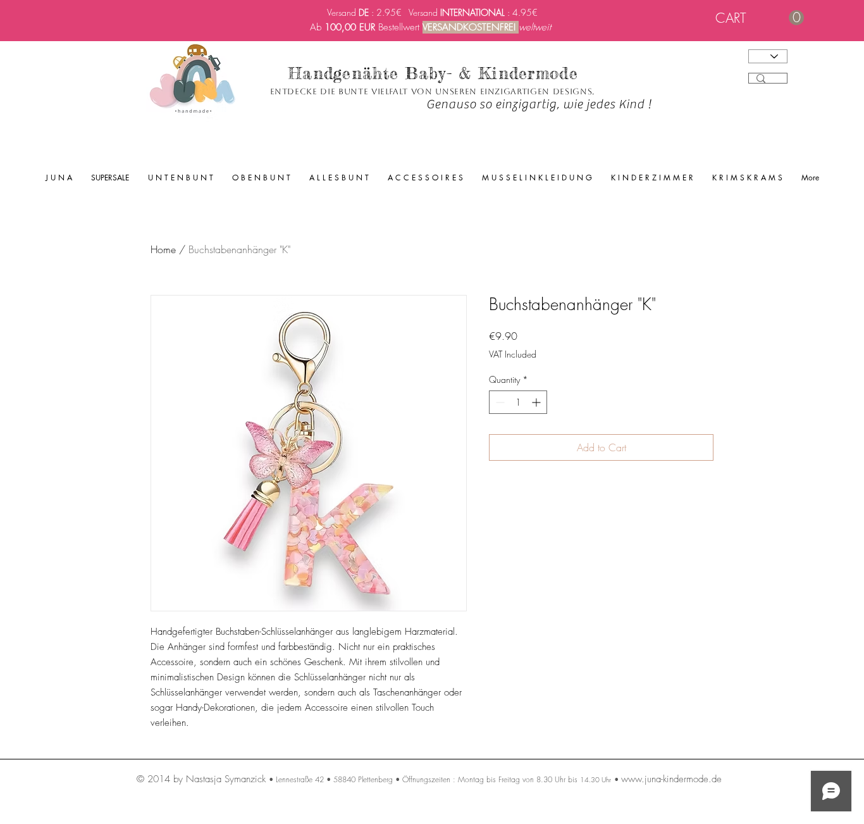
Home (163, 249)
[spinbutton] (518, 402)
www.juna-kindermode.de (671, 779)
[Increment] (537, 402)
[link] (759, 18)
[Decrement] (499, 402)
